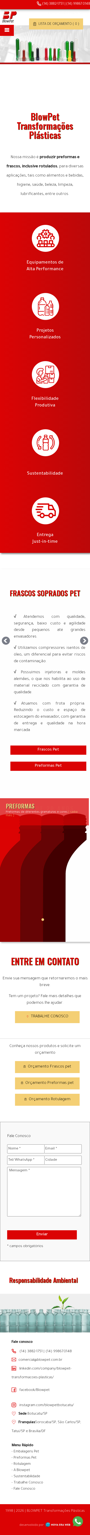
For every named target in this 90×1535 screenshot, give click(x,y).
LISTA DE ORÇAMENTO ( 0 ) (58, 24)
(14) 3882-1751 (52, 4)
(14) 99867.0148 (78, 4)
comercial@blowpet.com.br (69, 13)
